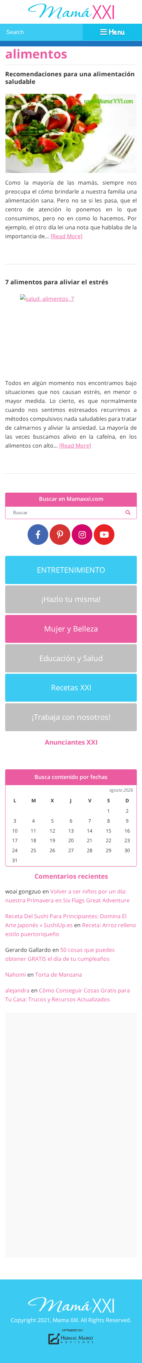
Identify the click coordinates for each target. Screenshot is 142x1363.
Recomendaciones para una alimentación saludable (70, 77)
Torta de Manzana (58, 974)
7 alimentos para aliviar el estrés (56, 281)
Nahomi (15, 974)
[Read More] (66, 236)
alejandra (17, 990)
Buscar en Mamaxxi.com (71, 499)
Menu (115, 31)
